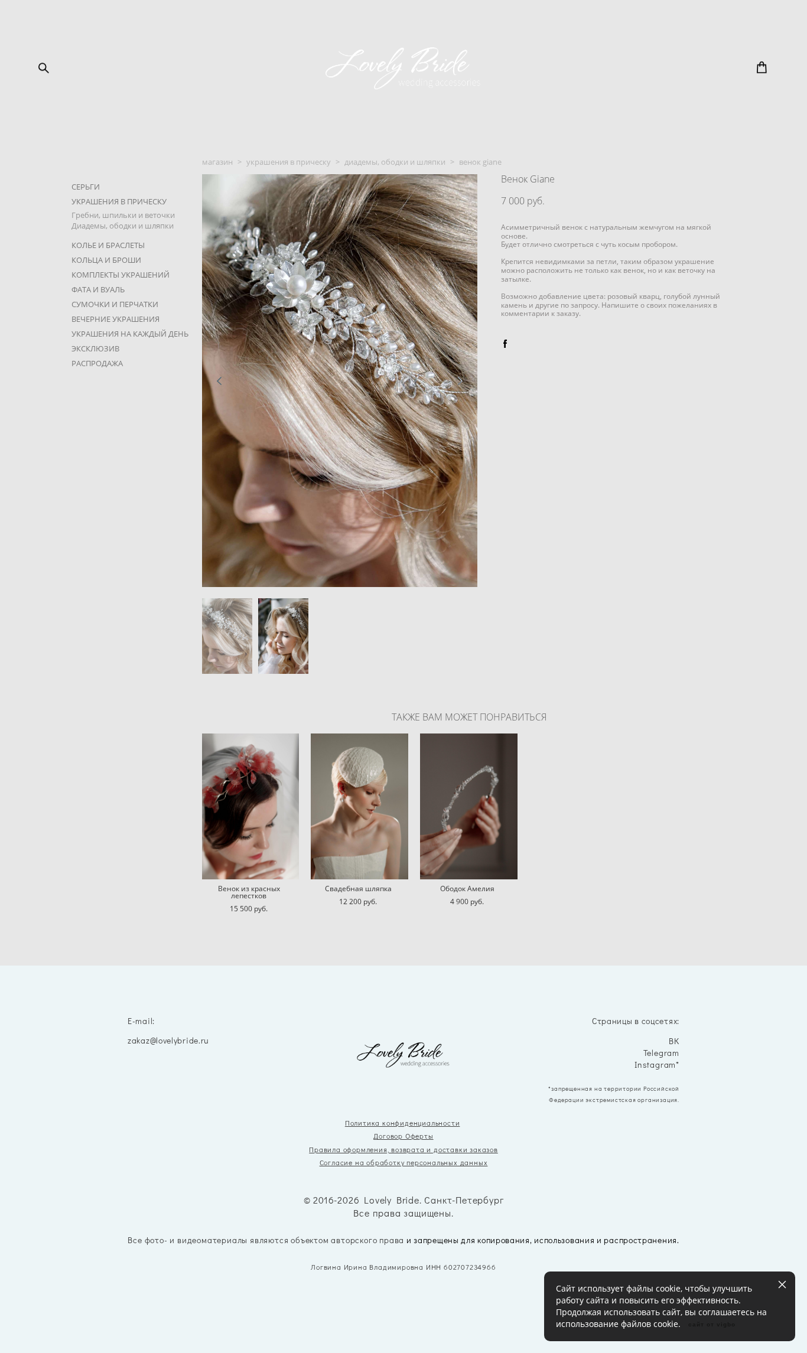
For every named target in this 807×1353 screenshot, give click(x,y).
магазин (217, 162)
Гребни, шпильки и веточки (123, 215)
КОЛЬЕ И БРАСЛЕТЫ (108, 245)
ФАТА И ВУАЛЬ (98, 289)
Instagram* (656, 1065)
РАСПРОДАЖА (97, 363)
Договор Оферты (403, 1135)
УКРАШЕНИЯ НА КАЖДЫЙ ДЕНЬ (129, 333)
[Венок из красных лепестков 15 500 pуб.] (251, 806)
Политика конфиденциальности (402, 1122)
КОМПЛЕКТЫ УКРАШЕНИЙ (120, 274)
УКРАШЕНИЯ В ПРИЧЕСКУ (119, 201)
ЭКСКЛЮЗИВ (95, 348)
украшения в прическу (288, 162)
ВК (674, 1041)
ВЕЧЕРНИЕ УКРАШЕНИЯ (115, 319)
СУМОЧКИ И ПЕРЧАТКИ (114, 304)
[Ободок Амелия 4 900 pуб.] (469, 806)
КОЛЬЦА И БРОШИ (106, 260)
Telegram (661, 1053)
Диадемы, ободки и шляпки (122, 225)
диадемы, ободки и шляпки (394, 162)
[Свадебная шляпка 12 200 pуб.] (359, 806)
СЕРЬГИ (85, 186)
